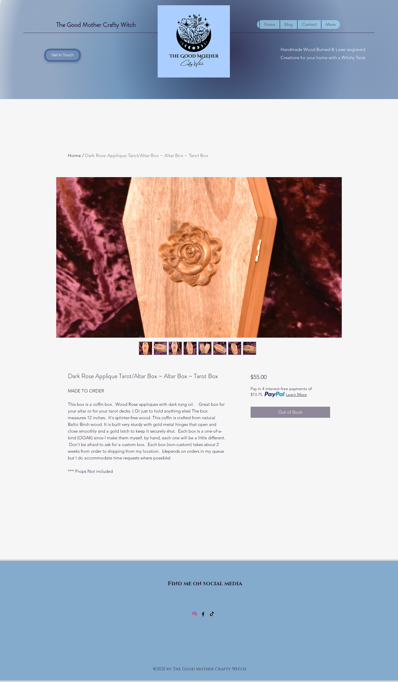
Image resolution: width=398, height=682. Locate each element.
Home (74, 155)
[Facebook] (203, 614)
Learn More (296, 394)
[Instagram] (194, 614)
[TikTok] (212, 614)
